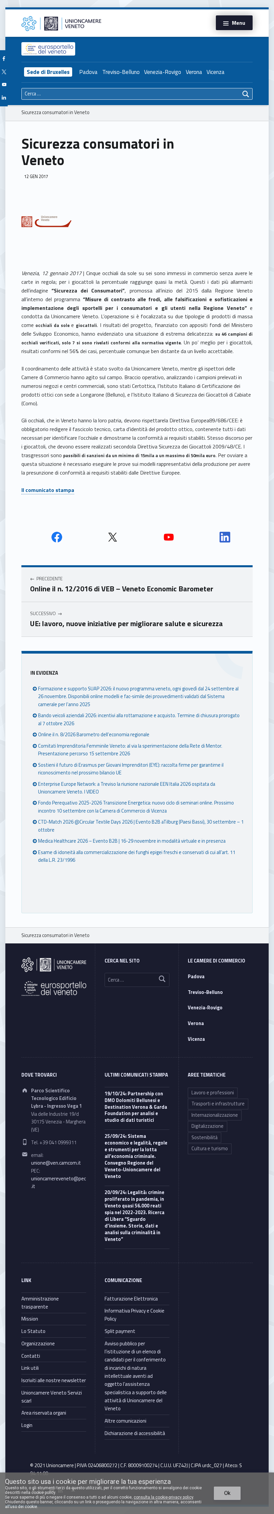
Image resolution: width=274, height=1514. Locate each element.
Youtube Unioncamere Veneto (168, 537)
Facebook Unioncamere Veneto (56, 537)
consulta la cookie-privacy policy (163, 1497)
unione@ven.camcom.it (56, 1163)
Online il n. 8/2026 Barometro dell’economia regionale (93, 734)
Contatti (30, 1356)
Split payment (120, 1331)
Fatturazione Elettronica (131, 1298)
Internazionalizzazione (214, 1115)
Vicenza (216, 72)
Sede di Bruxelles (48, 72)
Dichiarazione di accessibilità (135, 1433)
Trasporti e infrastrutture (218, 1103)
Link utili (30, 1368)
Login (26, 1425)
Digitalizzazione (207, 1126)
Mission (29, 1319)
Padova (88, 72)
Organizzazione (38, 1343)
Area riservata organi (43, 1413)
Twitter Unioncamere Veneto (112, 537)
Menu (238, 23)
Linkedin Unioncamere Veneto (225, 537)
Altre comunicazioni (125, 1421)
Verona (194, 72)
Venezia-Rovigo (162, 72)
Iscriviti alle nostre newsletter (53, 1380)
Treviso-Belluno (121, 72)
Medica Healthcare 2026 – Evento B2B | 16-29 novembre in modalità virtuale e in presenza (132, 841)
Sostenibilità (204, 1137)
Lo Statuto (33, 1331)
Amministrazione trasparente (40, 1303)
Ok (227, 1493)
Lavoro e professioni (212, 1092)
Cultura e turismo (209, 1148)
